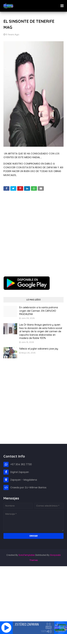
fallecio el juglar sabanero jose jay (38, 348)
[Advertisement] (33, 231)
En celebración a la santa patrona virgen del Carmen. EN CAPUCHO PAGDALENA (38, 311)
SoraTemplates (27, 555)
